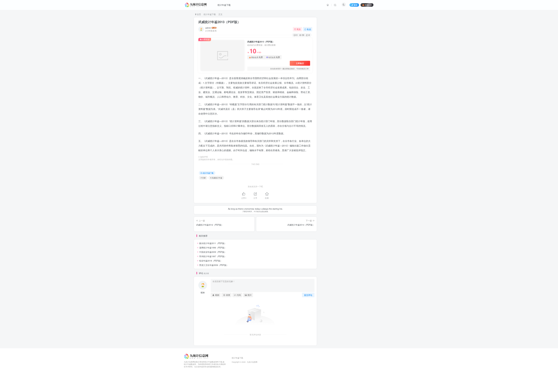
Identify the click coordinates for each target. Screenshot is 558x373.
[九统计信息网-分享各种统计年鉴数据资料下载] (196, 356)
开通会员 (368, 5)
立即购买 (300, 63)
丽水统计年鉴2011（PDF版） (212, 243)
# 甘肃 (203, 177)
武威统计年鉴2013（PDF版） (219, 21)
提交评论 (308, 294)
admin (208, 27)
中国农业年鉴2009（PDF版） (212, 251)
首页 (198, 14)
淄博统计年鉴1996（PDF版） (212, 247)
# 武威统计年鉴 (216, 177)
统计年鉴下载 (224, 4)
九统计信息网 (252, 362)
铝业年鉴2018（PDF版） (210, 260)
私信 (309, 29)
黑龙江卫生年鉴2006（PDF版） (213, 265)
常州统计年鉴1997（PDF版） (212, 256)
